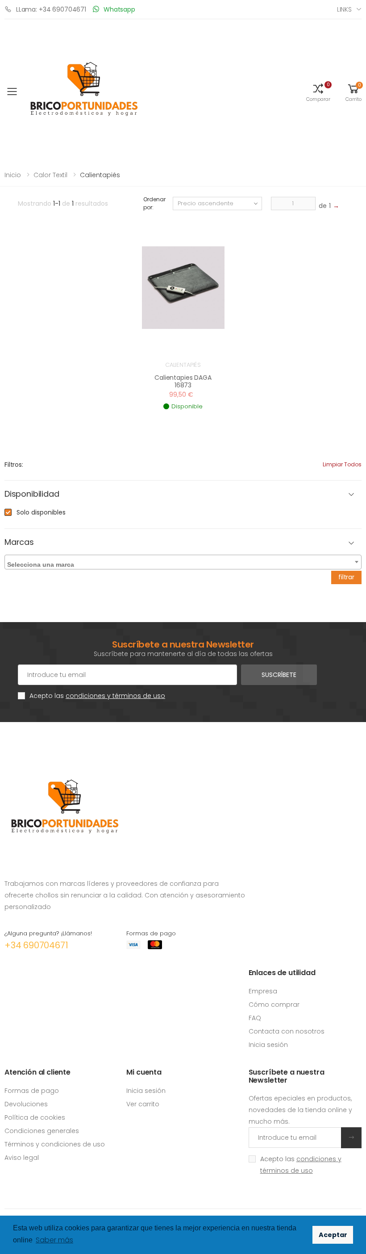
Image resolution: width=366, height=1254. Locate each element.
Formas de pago (31, 1090)
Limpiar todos (342, 464)
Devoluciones (26, 1104)
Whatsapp (119, 9)
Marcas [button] (19, 542)
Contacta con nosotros (286, 1031)
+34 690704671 (36, 945)
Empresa (263, 991)
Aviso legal (21, 1157)
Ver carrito (142, 1104)
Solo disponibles (41, 512)
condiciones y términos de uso (115, 695)
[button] (318, 92)
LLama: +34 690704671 (51, 9)
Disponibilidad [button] (31, 494)
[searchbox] (184, 563)
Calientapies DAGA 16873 (183, 381)
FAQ (255, 1017)
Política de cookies (34, 1117)
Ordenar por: (154, 203)
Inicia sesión (268, 1044)
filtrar (346, 577)
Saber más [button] (54, 1240)
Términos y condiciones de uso (54, 1144)
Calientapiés (183, 365)
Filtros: (13, 464)
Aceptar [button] (333, 1234)
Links (344, 9)
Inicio (12, 174)
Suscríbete (279, 674)
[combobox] (183, 562)
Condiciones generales (41, 1130)
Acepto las (97, 695)
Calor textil (50, 174)
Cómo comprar (274, 1004)
